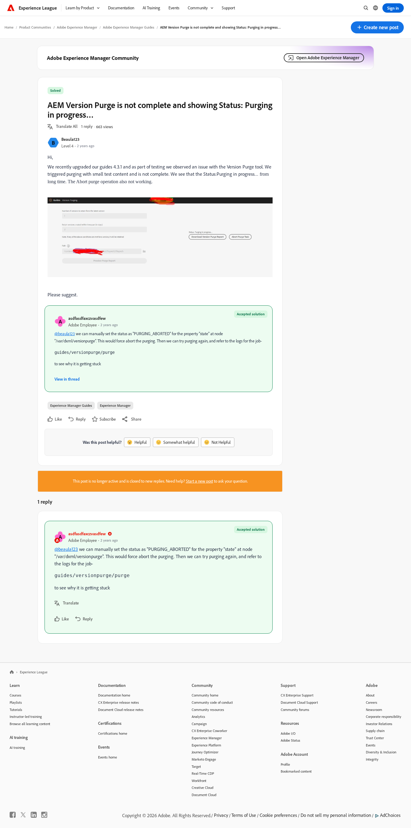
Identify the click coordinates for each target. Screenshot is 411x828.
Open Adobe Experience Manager (327, 57)
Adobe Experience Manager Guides (128, 27)
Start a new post (199, 481)
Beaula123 (70, 139)
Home (9, 27)
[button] (377, 27)
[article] (159, 577)
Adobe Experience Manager (77, 27)
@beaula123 (64, 333)
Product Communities (35, 27)
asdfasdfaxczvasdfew (87, 318)
